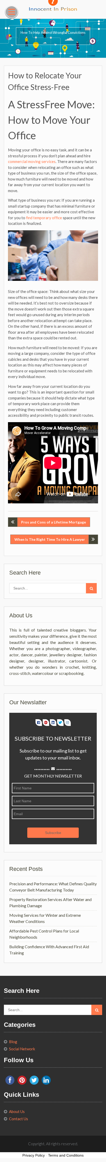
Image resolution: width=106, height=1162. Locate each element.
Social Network (22, 1048)
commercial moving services (32, 161)
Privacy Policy (33, 1155)
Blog (13, 1041)
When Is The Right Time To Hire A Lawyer (49, 539)
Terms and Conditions (66, 1155)
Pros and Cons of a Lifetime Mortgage (53, 522)
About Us (17, 1111)
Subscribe (53, 833)
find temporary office (44, 217)
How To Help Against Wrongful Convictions (53, 32)
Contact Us (18, 1118)
